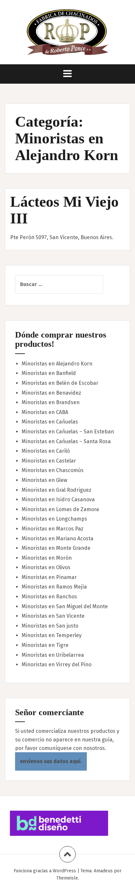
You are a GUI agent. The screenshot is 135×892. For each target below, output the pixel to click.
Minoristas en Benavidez (51, 393)
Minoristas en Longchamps (54, 519)
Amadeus (103, 871)
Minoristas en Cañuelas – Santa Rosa (66, 441)
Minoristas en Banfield (49, 373)
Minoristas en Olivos (46, 567)
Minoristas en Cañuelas (50, 422)
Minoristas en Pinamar (49, 577)
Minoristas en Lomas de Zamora (60, 509)
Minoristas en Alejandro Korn (57, 364)
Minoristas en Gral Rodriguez (56, 490)
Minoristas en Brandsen (51, 402)
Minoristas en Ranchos (49, 596)
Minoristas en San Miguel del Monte (65, 606)
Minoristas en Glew (44, 480)
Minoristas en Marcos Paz (53, 529)
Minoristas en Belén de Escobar (60, 383)
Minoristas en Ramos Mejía (54, 587)
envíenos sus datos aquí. (51, 761)
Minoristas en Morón (47, 558)
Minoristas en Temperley (52, 635)
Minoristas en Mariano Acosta (57, 538)
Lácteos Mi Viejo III (64, 210)
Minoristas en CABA (45, 412)
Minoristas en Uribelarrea (53, 655)
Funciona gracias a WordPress (45, 871)
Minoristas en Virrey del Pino (56, 664)
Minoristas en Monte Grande (56, 548)
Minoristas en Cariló (46, 451)
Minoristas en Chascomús (53, 470)
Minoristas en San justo (50, 626)
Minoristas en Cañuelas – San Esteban (68, 431)
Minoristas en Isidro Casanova (58, 499)
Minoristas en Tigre (45, 645)
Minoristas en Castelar (49, 461)
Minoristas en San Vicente (53, 616)
